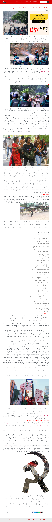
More (27, 3)
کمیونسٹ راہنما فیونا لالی (43, 415)
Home (17, 1)
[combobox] (43, 2)
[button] (33, 512)
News (30, 1)
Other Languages (34, 1)
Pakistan (21, 1)
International (26, 1)
